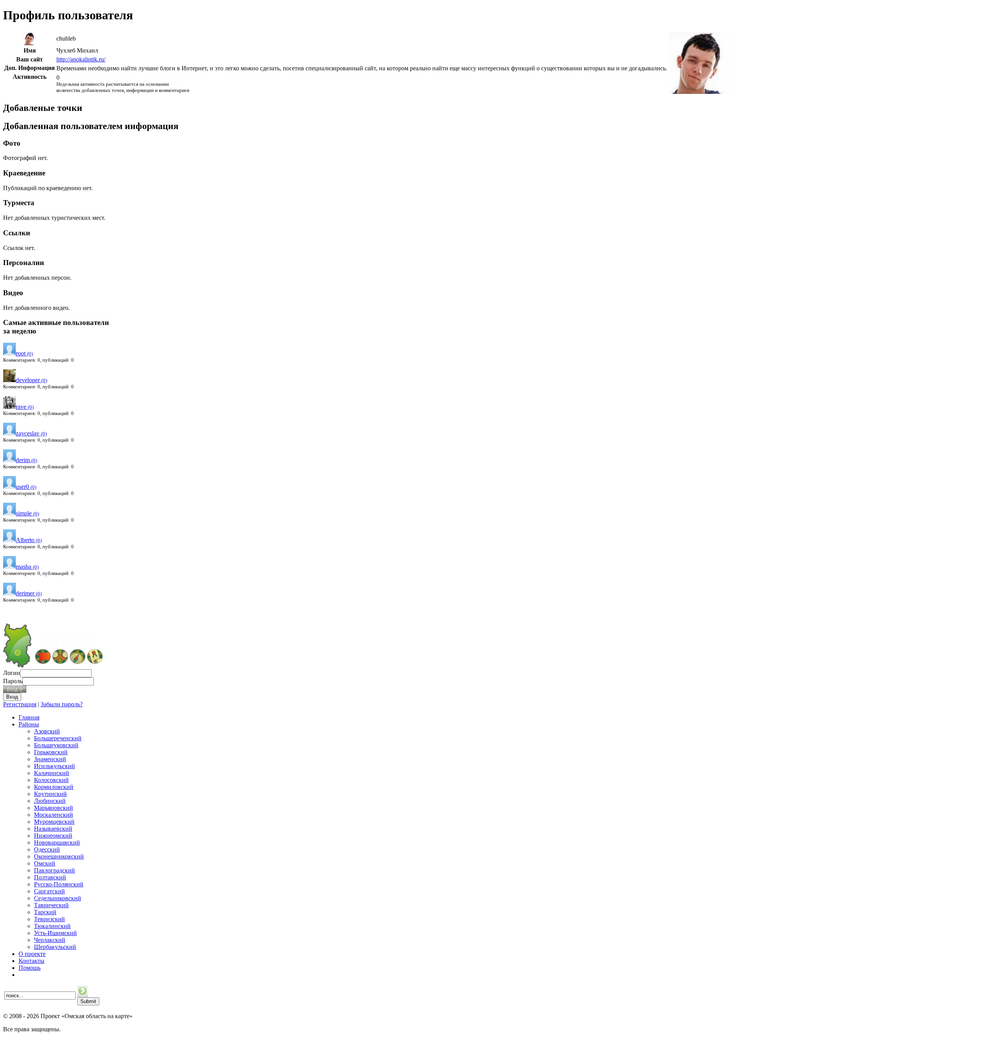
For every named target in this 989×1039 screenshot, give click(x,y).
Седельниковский (57, 898)
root (24, 353)
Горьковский (51, 752)
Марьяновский (53, 807)
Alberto (29, 540)
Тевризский (49, 919)
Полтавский (50, 877)
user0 (26, 486)
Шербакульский (55, 947)
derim (26, 460)
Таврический (51, 905)
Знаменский (50, 759)
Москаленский (53, 814)
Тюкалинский (52, 926)
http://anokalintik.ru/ (80, 59)
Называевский (53, 828)
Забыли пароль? (62, 704)
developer (31, 380)
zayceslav (31, 433)
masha (27, 566)
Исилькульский (54, 766)
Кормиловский (53, 787)
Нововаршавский (57, 842)
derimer (29, 593)
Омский (44, 863)
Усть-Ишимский (55, 933)
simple (27, 513)
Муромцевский (54, 821)
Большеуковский (56, 745)
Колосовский (51, 780)
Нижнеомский (53, 835)
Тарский (45, 912)
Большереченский (58, 738)
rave (25, 406)
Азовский (47, 731)
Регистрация (19, 704)
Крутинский (50, 794)
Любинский (50, 801)
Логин (11, 673)
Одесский (47, 849)
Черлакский (49, 940)
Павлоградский (54, 870)
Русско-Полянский (58, 884)
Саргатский (49, 891)
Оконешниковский (59, 856)
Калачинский (51, 773)
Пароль (12, 681)
